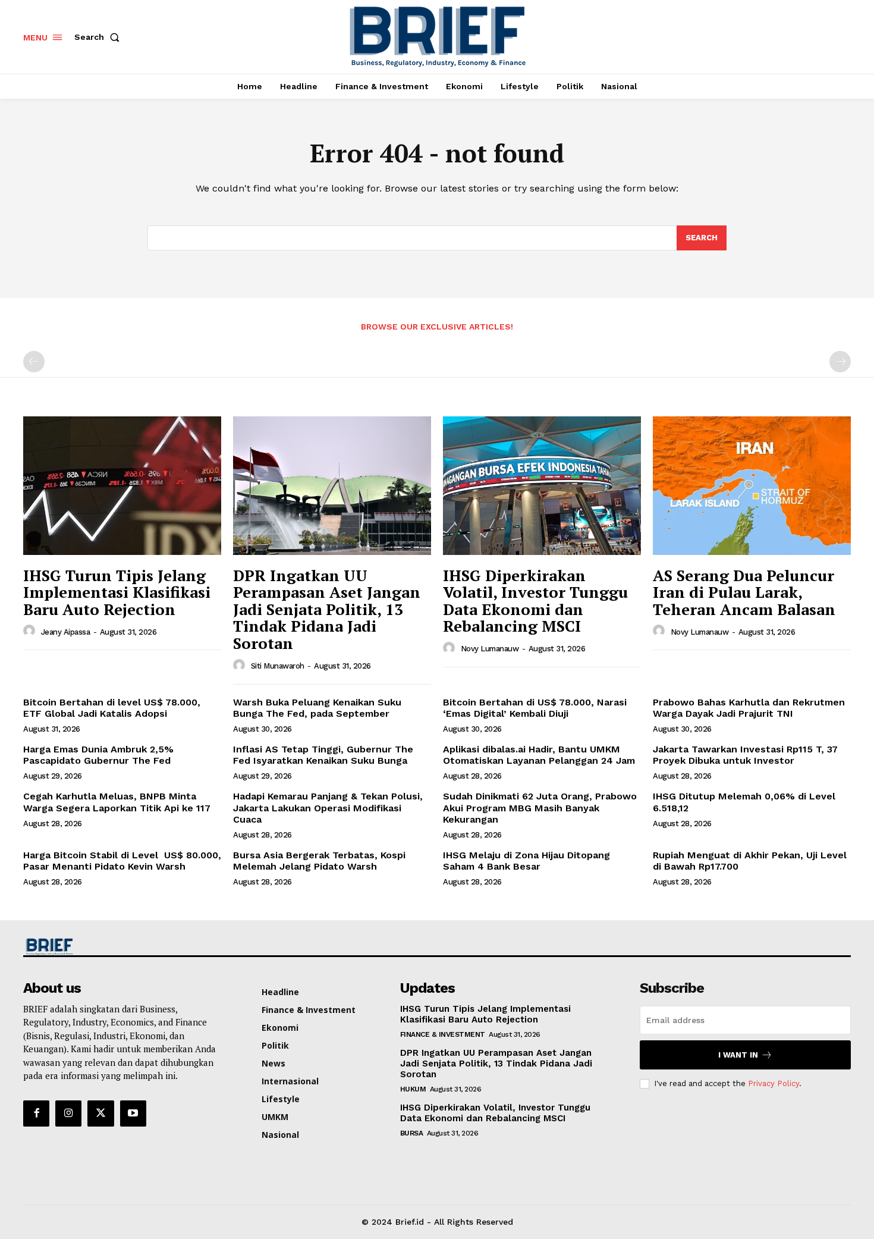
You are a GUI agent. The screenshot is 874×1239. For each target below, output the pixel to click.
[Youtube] (133, 1113)
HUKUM (413, 1089)
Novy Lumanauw (490, 648)
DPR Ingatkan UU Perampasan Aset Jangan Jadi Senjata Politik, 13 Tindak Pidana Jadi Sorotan (326, 609)
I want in (738, 1054)
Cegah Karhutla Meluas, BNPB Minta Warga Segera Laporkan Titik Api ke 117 (116, 802)
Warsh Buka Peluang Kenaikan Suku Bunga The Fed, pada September (317, 708)
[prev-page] (34, 361)
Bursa (411, 1133)
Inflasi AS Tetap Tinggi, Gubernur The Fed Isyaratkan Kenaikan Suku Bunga (323, 755)
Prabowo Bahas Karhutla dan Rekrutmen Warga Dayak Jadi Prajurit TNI (749, 708)
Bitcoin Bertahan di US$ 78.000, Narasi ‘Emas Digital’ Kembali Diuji (535, 708)
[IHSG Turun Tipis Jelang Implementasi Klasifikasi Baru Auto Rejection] (122, 485)
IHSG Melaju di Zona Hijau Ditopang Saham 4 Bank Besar (526, 860)
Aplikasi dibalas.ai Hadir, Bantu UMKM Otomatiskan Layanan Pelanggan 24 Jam (539, 755)
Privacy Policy (773, 1083)
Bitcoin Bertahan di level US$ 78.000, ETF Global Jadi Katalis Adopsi (111, 708)
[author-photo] (31, 631)
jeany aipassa (65, 632)
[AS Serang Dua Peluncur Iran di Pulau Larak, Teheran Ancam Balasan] (752, 485)
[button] (99, 36)
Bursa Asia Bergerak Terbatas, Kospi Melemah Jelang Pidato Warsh (319, 860)
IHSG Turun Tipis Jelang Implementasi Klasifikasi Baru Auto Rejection (116, 592)
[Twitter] (100, 1113)
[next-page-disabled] (840, 361)
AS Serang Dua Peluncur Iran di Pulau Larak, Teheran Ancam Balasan (744, 592)
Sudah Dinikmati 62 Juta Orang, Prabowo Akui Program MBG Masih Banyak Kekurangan (540, 807)
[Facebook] (36, 1113)
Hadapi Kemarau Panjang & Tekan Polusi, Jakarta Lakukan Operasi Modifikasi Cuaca (328, 807)
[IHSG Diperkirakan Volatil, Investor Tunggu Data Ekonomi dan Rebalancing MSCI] (542, 485)
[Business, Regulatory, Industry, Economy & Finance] (121, 946)
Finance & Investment (442, 1034)
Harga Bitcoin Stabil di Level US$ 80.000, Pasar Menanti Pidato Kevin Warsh (122, 860)
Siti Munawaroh (277, 665)
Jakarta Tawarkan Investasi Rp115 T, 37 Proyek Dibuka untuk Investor (745, 755)
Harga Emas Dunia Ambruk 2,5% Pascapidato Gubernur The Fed (98, 755)
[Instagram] (68, 1113)
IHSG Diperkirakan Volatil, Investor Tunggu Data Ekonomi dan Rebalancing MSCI (535, 600)
